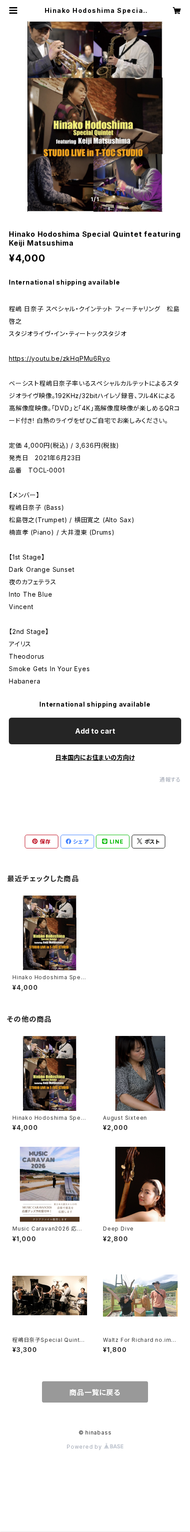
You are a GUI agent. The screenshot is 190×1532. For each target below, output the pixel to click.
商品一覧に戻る (95, 1392)
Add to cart (95, 731)
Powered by (85, 1446)
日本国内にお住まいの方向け (95, 757)
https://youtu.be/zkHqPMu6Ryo (59, 358)
